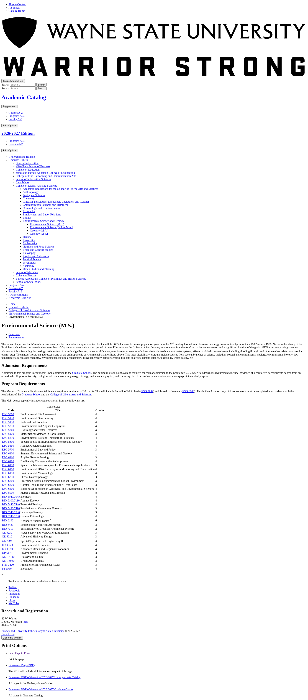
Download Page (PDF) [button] (22, 665)
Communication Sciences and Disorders (45, 204)
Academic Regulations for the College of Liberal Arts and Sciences (60, 188)
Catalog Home (17, 10)
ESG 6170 (8, 465)
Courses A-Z (16, 112)
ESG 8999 (147, 391)
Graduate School (81, 372)
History (27, 236)
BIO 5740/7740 (11, 516)
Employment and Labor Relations (42, 214)
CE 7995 (7, 540)
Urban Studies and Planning (38, 269)
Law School (22, 182)
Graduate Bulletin (19, 159)
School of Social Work (28, 281)
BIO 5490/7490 (11, 508)
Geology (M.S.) (39, 233)
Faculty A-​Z (15, 291)
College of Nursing (26, 275)
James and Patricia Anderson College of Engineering (45, 172)
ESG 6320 (8, 484)
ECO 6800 (8, 548)
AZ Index (14, 7)
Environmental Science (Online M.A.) (51, 227)
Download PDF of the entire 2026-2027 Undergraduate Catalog (45, 677)
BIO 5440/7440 (11, 504)
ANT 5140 (8, 556)
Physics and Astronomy (36, 256)
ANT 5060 (8, 560)
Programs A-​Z (17, 285)
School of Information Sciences (33, 179)
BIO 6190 (7, 520)
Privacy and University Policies (19, 630)
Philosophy (29, 252)
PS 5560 (7, 568)
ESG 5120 (8, 418)
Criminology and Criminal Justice (42, 208)
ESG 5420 (8, 433)
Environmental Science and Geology (43, 220)
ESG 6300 (8, 480)
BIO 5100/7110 (11, 500)
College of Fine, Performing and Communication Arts (46, 175)
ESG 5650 (8, 445)
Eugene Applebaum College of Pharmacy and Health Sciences (51, 278)
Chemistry (28, 198)
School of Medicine (27, 272)
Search (5, 84)
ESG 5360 (8, 429)
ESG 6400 (8, 488)
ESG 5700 (8, 449)
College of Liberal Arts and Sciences (36, 185)
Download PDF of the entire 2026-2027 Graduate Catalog (41, 689)
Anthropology (31, 192)
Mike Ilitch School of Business (33, 166)
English (27, 217)
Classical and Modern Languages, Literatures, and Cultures (56, 201)
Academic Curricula (20, 297)
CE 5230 (7, 532)
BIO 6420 (7, 524)
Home (12, 303)
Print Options (9, 125)
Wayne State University (50, 630)
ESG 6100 (188, 391)
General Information (27, 163)
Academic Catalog (23, 97)
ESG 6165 (8, 461)
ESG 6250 (8, 476)
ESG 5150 (8, 422)
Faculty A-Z (15, 119)
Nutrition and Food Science (38, 246)
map (26, 621)
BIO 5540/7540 (11, 512)
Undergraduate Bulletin (22, 156)
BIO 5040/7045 (11, 496)
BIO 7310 (7, 528)
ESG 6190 (8, 473)
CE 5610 (7, 536)
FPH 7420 (8, 564)
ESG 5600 (8, 441)
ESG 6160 (8, 457)
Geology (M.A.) (39, 230)
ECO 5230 (8, 545)
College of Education (28, 169)
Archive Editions (18, 294)
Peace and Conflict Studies (38, 249)
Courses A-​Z (16, 288)
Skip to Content (17, 4)
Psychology (29, 262)
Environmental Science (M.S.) (47, 224)
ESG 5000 (8, 414)
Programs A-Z (17, 115)
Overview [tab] (14, 334)
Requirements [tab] (16, 337)
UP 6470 (7, 552)
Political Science (32, 259)
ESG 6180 (8, 469)
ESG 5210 (8, 426)
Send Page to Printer (20, 653)
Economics (29, 211)
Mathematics (30, 243)
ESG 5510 (8, 437)
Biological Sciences (34, 195)
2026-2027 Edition (18, 133)
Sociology (28, 265)
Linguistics (29, 240)
